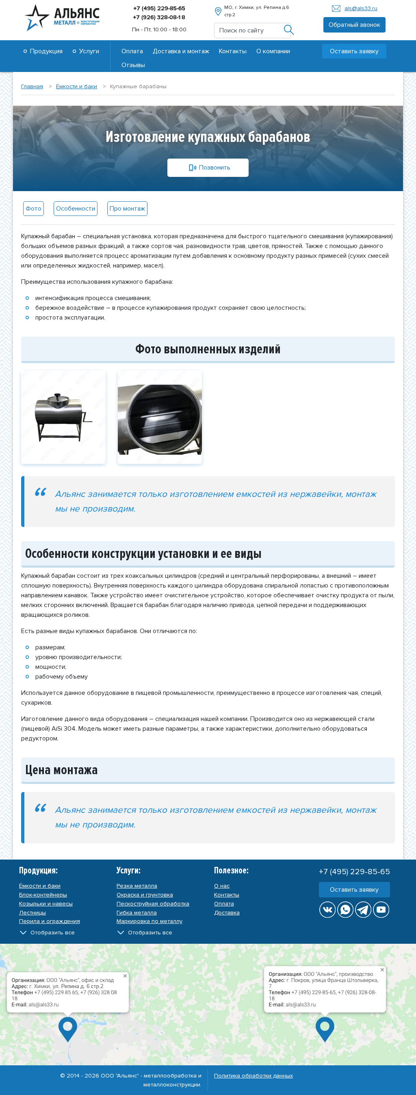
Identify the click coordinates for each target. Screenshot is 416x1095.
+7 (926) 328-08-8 (159, 17)
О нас (222, 885)
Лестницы (32, 912)
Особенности (75, 209)
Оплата (132, 51)
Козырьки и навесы (46, 903)
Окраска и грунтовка (145, 894)
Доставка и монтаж (181, 51)
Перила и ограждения (49, 921)
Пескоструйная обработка (153, 903)
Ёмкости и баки (40, 885)
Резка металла (137, 885)
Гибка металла (137, 912)
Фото (33, 209)
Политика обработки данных (253, 1075)
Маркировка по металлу (149, 921)
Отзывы (133, 65)
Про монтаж (127, 209)
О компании (273, 51)
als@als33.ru (360, 8)
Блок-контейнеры (43, 894)
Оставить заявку (354, 890)
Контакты (233, 51)
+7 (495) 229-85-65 (159, 8)
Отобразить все (52, 932)
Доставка (227, 912)
